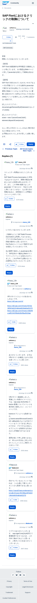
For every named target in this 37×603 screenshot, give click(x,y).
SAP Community (7, 48)
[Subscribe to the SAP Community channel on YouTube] (20, 575)
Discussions (7, 8)
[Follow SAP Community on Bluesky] (16, 575)
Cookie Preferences (9, 598)
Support (28, 592)
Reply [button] (30, 144)
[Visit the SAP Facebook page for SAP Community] (13, 575)
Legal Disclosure (27, 587)
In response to (21, 222)
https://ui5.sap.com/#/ (15, 301)
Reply (7, 206)
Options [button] (33, 23)
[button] (10, 41)
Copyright (9, 587)
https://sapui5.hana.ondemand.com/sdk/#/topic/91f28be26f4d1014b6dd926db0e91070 (21, 493)
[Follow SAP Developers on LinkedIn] (24, 575)
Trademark (9, 592)
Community (14, 3)
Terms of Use (28, 581)
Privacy (9, 581)
